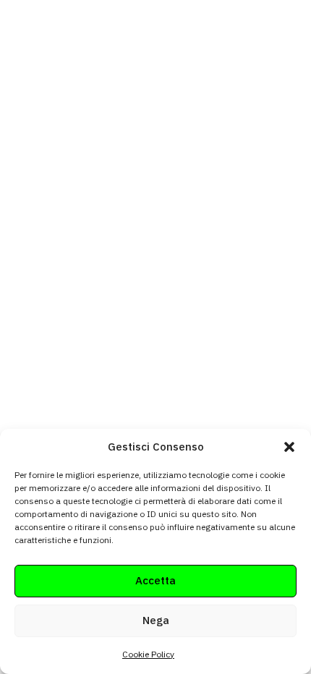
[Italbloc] (69, 41)
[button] (289, 447)
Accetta (155, 580)
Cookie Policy (148, 654)
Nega (155, 620)
